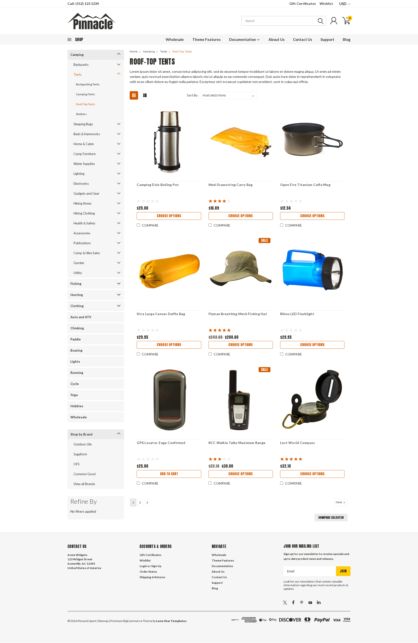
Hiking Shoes (82, 203)
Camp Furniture (85, 154)
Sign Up (156, 566)
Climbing (77, 328)
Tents (78, 74)
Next (339, 502)
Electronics (81, 183)
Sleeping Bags (83, 124)
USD (343, 3)
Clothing (77, 306)
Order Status (148, 571)
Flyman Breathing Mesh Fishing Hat (238, 314)
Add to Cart (169, 473)
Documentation (243, 39)
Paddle (75, 339)
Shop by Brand (81, 434)
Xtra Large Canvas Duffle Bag (161, 314)
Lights (75, 361)
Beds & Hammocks (87, 134)
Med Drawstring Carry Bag (231, 185)
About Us (276, 39)
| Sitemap (102, 621)
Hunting (76, 295)
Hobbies (76, 406)
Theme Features (206, 39)
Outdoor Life (83, 444)
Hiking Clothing (84, 213)
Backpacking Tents (88, 84)
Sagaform (80, 454)
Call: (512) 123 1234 (83, 3)
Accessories (82, 233)
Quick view (169, 142)
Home (134, 51)
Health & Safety (84, 223)
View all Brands (84, 484)
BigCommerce (132, 621)
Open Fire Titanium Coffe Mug (305, 185)
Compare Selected (331, 517)
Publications (82, 243)
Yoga (74, 395)
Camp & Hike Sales (87, 253)
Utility (78, 273)
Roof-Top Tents (85, 104)
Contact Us (302, 39)
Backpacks (81, 65)
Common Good (85, 474)
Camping (77, 55)
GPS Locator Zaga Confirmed (161, 443)
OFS (77, 464)
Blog (347, 39)
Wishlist (326, 3)
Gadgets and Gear (86, 193)
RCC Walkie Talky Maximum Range (237, 443)
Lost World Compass (297, 443)
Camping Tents (85, 94)
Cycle (74, 384)
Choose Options (169, 215)
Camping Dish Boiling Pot (158, 185)
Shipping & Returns (152, 577)
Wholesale (175, 39)
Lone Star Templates (171, 621)
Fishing (76, 284)
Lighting (79, 174)
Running (76, 373)
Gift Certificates (302, 3)
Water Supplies (84, 164)
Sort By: (192, 95)
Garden (79, 263)
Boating (76, 350)
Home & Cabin (84, 144)
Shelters (81, 114)
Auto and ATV (80, 317)
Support (327, 39)
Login (143, 566)
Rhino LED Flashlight (297, 314)
